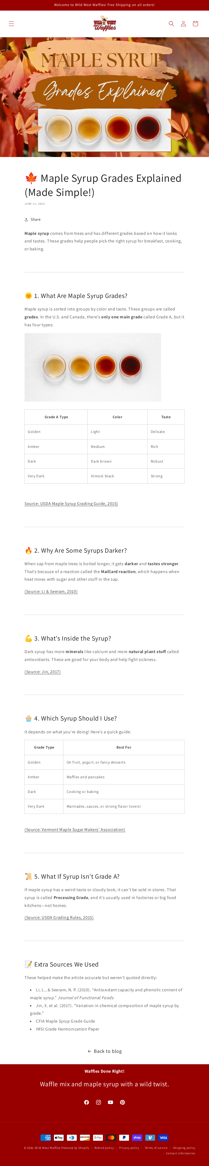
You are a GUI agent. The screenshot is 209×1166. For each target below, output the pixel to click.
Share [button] (36, 219)
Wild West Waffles (47, 1148)
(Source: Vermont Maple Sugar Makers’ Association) (74, 829)
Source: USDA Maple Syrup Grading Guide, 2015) (71, 503)
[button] (11, 24)
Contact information (180, 1153)
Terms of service (156, 1148)
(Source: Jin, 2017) (42, 672)
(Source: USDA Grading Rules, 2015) (59, 917)
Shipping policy (184, 1148)
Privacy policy (129, 1148)
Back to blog (108, 1051)
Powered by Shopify (75, 1148)
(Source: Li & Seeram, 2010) (51, 591)
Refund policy (104, 1148)
